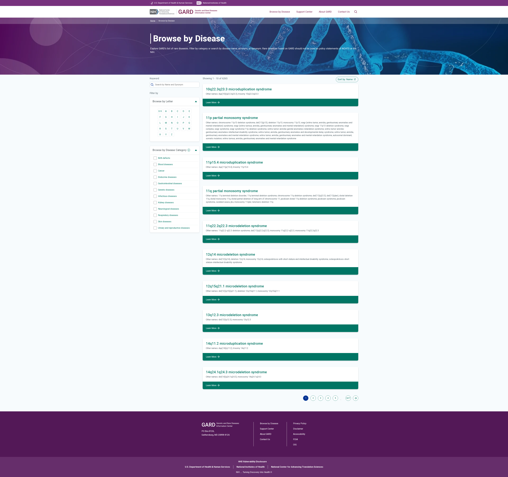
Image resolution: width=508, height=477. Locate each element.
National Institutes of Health (251, 467)
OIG (295, 445)
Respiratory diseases (168, 215)
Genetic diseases (166, 190)
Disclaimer (298, 429)
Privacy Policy (299, 423)
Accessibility (299, 434)
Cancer (161, 171)
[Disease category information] (189, 150)
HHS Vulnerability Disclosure (252, 461)
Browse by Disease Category (169, 150)
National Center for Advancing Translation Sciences (297, 467)
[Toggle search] (355, 11)
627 (348, 398)
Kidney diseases (166, 202)
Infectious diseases (167, 196)
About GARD (325, 11)
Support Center (304, 11)
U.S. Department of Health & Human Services (207, 467)
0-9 (160, 111)
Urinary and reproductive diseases (174, 228)
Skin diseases (164, 221)
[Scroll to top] (500, 469)
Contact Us (344, 11)
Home (152, 21)
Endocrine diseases (167, 177)
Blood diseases (165, 164)
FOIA (295, 439)
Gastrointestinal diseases (170, 183)
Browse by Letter (163, 101)
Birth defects (164, 158)
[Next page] (355, 398)
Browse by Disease (280, 11)
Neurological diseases (168, 209)
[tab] (174, 101)
